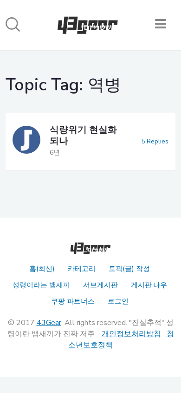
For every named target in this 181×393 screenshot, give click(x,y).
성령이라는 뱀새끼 (41, 285)
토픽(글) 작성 (129, 268)
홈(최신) (42, 268)
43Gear (49, 323)
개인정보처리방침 (131, 334)
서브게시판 (100, 285)
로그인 (118, 301)
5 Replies (154, 141)
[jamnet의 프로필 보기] (26, 141)
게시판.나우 (149, 285)
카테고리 (82, 268)
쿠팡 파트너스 (73, 301)
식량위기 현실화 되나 (83, 135)
